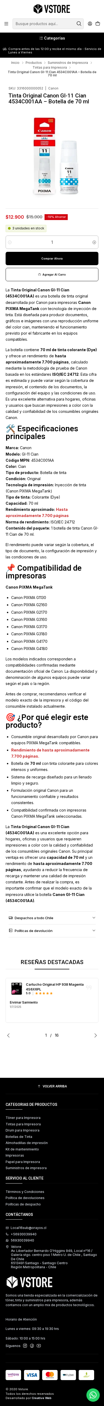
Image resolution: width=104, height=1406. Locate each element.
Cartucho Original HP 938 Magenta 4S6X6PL (55, 986)
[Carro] (97, 24)
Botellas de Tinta (19, 1137)
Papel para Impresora (23, 1162)
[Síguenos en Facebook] (32, 1346)
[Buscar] (79, 23)
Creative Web (41, 1398)
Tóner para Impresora (23, 1118)
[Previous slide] (10, 1035)
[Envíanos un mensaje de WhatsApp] (93, 1395)
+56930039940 (24, 1234)
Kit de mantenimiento (22, 1149)
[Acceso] (89, 24)
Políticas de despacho (23, 1204)
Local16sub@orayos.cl (28, 1228)
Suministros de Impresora (68, 62)
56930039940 (22, 1240)
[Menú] (6, 24)
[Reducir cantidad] (10, 242)
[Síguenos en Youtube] (39, 1346)
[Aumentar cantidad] (94, 242)
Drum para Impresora (22, 1130)
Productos (34, 62)
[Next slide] (94, 1035)
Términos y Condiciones (25, 1192)
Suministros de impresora (26, 1168)
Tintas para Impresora (50, 67)
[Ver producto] (16, 989)
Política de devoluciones (25, 1198)
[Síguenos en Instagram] (25, 1346)
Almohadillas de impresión (27, 1143)
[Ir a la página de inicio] (52, 8)
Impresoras (15, 1155)
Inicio (15, 62)
